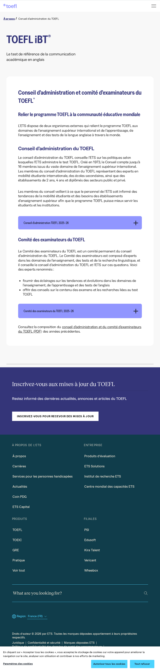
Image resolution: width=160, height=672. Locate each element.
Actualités (19, 486)
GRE (15, 550)
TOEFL (17, 530)
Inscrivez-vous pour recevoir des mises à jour (55, 416)
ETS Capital (21, 507)
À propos (19, 456)
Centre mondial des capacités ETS (109, 486)
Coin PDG (19, 497)
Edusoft (90, 540)
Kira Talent (92, 550)
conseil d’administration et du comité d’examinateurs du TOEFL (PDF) (79, 329)
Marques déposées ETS (79, 642)
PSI (86, 530)
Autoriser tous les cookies (109, 663)
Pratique (18, 560)
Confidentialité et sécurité (44, 642)
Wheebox (91, 570)
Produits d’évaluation (99, 456)
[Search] (146, 593)
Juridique (18, 642)
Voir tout (18, 570)
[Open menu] (154, 6)
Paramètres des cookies (18, 663)
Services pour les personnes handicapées (42, 476)
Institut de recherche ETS (102, 476)
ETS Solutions (94, 466)
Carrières (19, 466)
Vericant (90, 560)
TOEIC (17, 540)
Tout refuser (142, 663)
